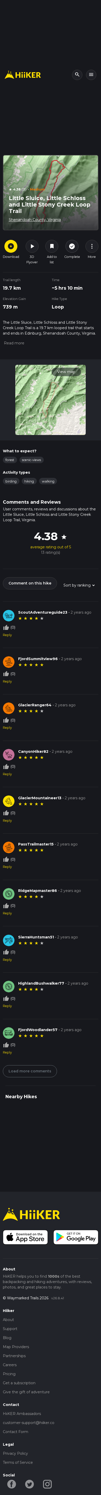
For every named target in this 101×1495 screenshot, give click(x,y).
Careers (10, 1365)
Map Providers (16, 1346)
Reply (7, 635)
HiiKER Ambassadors (22, 1413)
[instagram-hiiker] (47, 1484)
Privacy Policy (15, 1453)
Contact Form (15, 1431)
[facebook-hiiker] (12, 1484)
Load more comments (30, 1071)
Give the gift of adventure (26, 1392)
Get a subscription (19, 1383)
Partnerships (14, 1356)
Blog (7, 1337)
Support (10, 1328)
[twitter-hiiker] (30, 1484)
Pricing (9, 1374)
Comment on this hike (30, 583)
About (8, 1319)
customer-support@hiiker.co (28, 1422)
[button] (13, 343)
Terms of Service (18, 1462)
